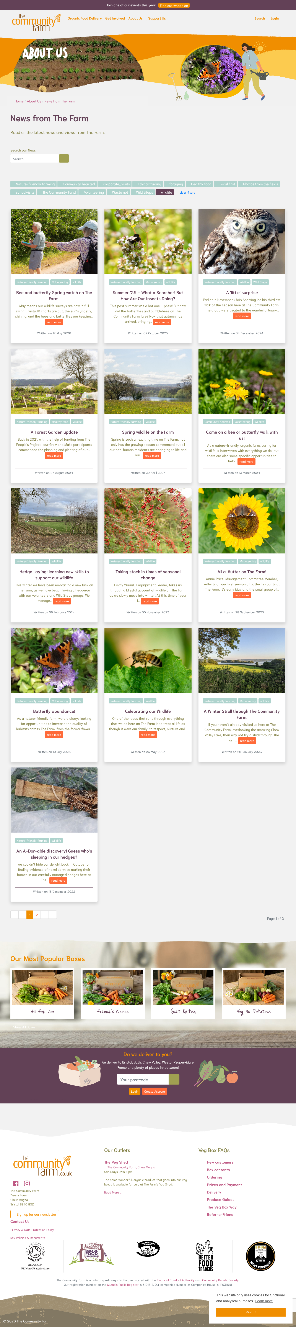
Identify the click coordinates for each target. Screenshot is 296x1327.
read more (54, 322)
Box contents (218, 1169)
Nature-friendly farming (35, 183)
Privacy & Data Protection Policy (32, 1230)
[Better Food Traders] (204, 1256)
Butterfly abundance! (54, 711)
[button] (85, 19)
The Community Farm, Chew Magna (131, 1167)
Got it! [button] (251, 1312)
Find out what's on (174, 5)
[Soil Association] (35, 1256)
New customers (220, 1161)
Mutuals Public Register (123, 1284)
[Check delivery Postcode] (174, 1079)
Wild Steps (144, 191)
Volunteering (93, 191)
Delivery (214, 1191)
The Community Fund (59, 191)
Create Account (154, 1091)
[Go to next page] (45, 914)
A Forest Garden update (54, 432)
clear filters (187, 192)
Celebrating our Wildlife (148, 711)
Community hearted (78, 183)
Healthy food (200, 183)
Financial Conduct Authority (176, 1280)
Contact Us (19, 1221)
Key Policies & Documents (27, 1238)
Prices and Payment (224, 1184)
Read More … (113, 1192)
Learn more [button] (264, 1301)
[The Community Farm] (36, 22)
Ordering (214, 1176)
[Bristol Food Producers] (92, 1254)
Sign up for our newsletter (36, 1214)
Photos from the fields (260, 183)
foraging (175, 183)
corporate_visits (116, 183)
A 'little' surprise (242, 292)
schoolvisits (24, 191)
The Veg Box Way (222, 1206)
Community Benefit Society (220, 1280)
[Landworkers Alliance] (148, 1249)
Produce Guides (220, 1199)
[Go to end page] (53, 914)
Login (134, 1091)
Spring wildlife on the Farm (148, 432)
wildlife (166, 191)
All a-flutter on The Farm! (241, 571)
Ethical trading (149, 183)
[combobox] (34, 158)
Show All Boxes (24, 1026)
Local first (227, 183)
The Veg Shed (116, 1161)
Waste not (119, 191)
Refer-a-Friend (220, 1214)
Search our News (23, 150)
